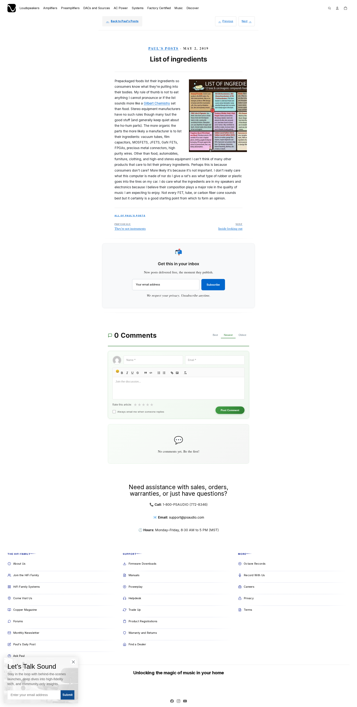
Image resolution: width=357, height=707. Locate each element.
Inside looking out (230, 227)
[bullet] (164, 373)
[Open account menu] (337, 8)
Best (215, 334)
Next (244, 21)
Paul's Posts (163, 48)
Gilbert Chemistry (157, 103)
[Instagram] (178, 701)
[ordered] (158, 373)
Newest (228, 334)
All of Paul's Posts (130, 215)
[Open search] (329, 8)
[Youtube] (185, 701)
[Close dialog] (73, 662)
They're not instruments (130, 227)
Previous (227, 21)
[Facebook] (172, 701)
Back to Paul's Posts (125, 21)
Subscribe (213, 284)
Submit (67, 694)
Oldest (242, 334)
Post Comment (230, 410)
